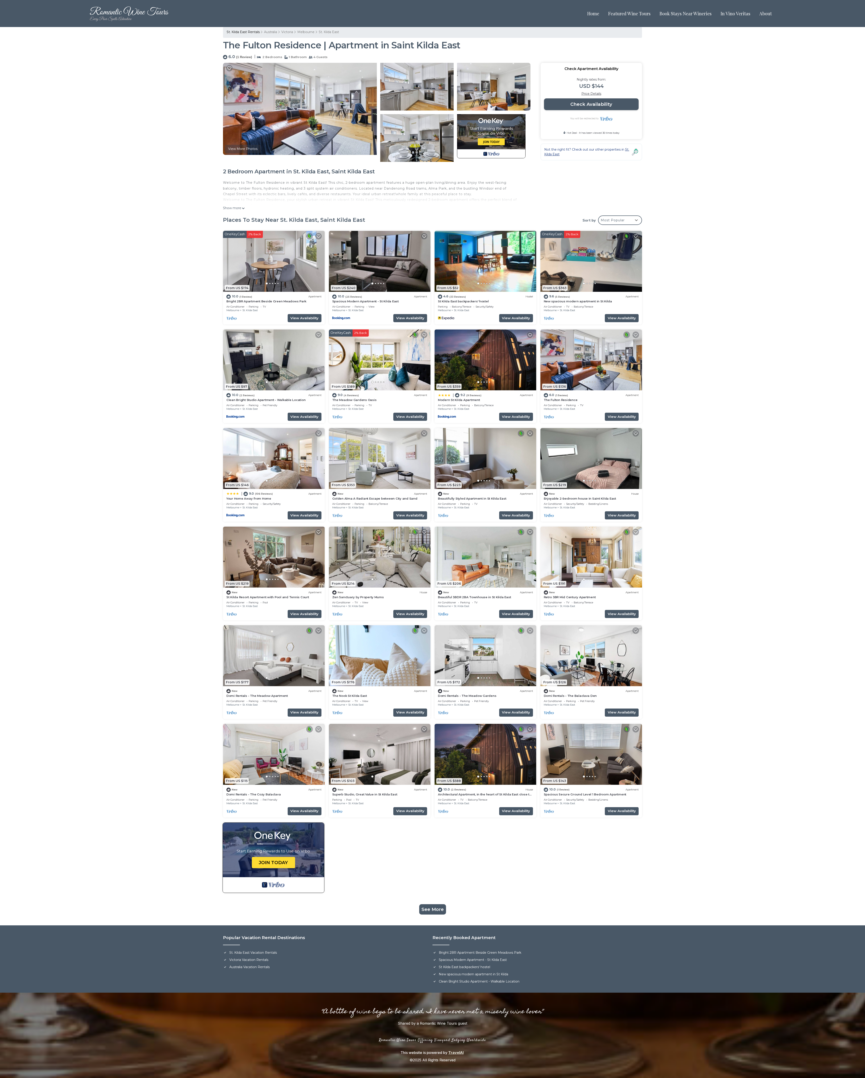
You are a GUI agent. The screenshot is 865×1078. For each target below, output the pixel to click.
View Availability (304, 318)
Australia (270, 32)
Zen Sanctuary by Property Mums (358, 597)
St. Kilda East (329, 32)
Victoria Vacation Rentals (248, 960)
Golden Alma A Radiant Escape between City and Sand (374, 498)
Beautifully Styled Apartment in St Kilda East (472, 498)
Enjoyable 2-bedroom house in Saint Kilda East (580, 498)
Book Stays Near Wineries (686, 13)
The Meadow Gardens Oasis (354, 400)
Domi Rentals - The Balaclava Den (570, 696)
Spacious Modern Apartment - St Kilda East (365, 301)
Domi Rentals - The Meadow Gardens (467, 696)
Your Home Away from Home (248, 498)
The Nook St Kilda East (349, 696)
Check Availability (591, 104)
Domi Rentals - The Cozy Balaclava (253, 794)
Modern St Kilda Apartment (459, 400)
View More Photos (242, 149)
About (765, 13)
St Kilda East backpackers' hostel (463, 301)
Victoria (287, 32)
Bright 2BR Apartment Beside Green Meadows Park (266, 301)
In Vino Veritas (735, 13)
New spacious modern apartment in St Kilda (578, 301)
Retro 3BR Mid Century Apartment (570, 597)
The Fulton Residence (561, 400)
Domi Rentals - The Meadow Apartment (257, 696)
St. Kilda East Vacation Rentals (253, 953)
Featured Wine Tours (629, 13)
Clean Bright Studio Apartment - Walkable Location (265, 400)
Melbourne (305, 32)
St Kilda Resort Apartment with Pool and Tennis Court (267, 597)
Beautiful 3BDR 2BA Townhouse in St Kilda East (474, 597)
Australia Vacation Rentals (249, 967)
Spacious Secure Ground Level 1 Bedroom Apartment (585, 794)
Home (593, 13)
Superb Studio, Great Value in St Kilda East (364, 794)
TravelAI (456, 1052)
